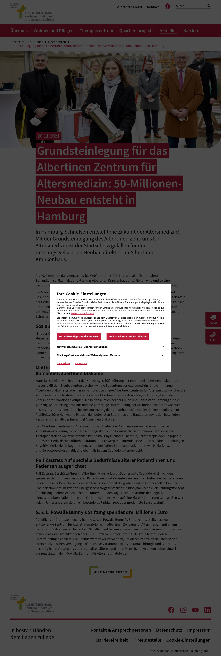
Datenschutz (63, 363)
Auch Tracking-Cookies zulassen (128, 336)
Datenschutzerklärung (82, 313)
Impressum (81, 363)
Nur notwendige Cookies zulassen (79, 336)
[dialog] (110, 328)
